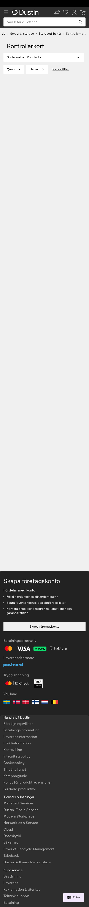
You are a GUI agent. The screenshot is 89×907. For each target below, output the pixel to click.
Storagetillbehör (50, 33)
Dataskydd (12, 836)
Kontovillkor (12, 750)
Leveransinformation (20, 737)
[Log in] (74, 12)
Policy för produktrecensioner (27, 782)
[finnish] (35, 702)
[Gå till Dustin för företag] (26, 12)
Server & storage (22, 33)
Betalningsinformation (21, 730)
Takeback (11, 855)
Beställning (12, 876)
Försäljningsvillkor (18, 724)
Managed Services (18, 803)
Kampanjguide (15, 776)
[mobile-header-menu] (6, 12)
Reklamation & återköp (22, 889)
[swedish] (6, 702)
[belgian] (54, 702)
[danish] (25, 702)
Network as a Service (20, 823)
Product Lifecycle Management (29, 849)
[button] (57, 12)
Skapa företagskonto (45, 626)
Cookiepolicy (13, 763)
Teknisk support (16, 896)
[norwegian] (16, 702)
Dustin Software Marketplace (27, 862)
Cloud (8, 829)
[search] (80, 22)
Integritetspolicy (16, 756)
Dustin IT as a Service (20, 810)
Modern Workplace (18, 816)
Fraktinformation (17, 743)
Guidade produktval (19, 789)
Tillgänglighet (14, 769)
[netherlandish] (44, 702)
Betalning (11, 903)
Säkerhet (10, 842)
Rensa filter (60, 69)
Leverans (10, 883)
